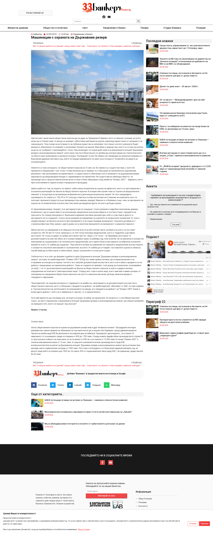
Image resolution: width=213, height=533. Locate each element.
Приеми (204, 523)
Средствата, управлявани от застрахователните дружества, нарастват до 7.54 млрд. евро (185, 46)
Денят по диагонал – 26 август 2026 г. (179, 86)
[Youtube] (109, 17)
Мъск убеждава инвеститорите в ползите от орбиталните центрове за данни (85, 423)
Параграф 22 (155, 302)
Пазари (144, 27)
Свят (85, 27)
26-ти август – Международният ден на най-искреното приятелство (182, 100)
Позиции (200, 27)
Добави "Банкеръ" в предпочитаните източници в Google (96, 373)
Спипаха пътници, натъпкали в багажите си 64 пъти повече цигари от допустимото (183, 74)
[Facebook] (104, 17)
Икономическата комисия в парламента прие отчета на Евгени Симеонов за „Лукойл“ (88, 412)
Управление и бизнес (114, 27)
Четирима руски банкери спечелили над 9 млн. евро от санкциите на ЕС (184, 114)
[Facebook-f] (102, 462)
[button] (40, 385)
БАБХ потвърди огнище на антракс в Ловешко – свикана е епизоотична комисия (86, 400)
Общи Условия (84, 529)
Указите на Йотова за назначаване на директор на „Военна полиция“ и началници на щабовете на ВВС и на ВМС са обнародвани (185, 61)
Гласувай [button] (175, 225)
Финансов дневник (18, 27)
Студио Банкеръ (172, 27)
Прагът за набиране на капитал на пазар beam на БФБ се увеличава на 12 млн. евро (184, 127)
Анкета (151, 186)
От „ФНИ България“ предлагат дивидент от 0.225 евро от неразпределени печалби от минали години (185, 169)
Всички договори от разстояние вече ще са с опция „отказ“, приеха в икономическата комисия (185, 154)
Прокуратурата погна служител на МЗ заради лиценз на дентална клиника (183, 320)
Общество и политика (55, 27)
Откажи (192, 523)
